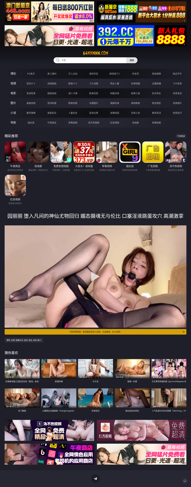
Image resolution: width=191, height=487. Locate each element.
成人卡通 (72, 93)
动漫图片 (93, 103)
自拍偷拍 (51, 83)
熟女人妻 (114, 83)
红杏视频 (114, 122)
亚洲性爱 (31, 93)
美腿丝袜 (114, 103)
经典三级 (135, 93)
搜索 (132, 60)
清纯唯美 (135, 103)
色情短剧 (156, 122)
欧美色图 (72, 103)
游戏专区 (93, 73)
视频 (13, 83)
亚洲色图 (51, 103)
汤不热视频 (93, 122)
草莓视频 (72, 122)
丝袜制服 (135, 83)
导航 (13, 122)
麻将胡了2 (114, 73)
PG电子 (31, 73)
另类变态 (177, 93)
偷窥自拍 (31, 103)
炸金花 (135, 73)
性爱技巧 (177, 112)
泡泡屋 (135, 122)
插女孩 (31, 122)
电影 (13, 93)
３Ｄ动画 (93, 83)
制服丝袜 (114, 93)
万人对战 (72, 73)
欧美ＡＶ (72, 83)
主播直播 (156, 83)
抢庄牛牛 (177, 73)
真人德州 (51, 73)
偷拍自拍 (51, 93)
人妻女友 (72, 112)
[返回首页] (184, 480)
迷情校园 (114, 112)
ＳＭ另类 (177, 83)
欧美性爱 (93, 93)
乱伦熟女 (156, 93)
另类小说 (135, 112)
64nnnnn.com (95, 53)
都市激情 (31, 112)
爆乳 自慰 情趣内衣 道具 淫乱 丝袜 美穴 (24, 340)
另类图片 (177, 103)
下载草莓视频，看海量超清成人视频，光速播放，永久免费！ (95, 331)
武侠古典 (93, 112)
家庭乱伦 (51, 112)
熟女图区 (156, 103)
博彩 (13, 74)
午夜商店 (51, 122)
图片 (13, 103)
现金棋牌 (156, 73)
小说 (13, 113)
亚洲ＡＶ (31, 83)
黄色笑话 (156, 112)
